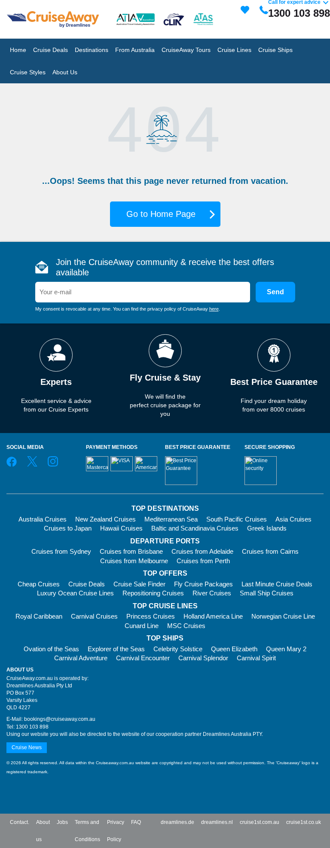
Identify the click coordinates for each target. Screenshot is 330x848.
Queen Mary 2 (286, 649)
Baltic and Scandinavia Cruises (194, 528)
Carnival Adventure (80, 658)
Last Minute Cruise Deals (276, 584)
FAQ (136, 822)
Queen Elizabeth (234, 649)
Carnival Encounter (143, 658)
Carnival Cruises (94, 616)
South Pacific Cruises (236, 519)
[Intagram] (53, 465)
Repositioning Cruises (153, 593)
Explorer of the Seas (116, 649)
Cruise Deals (86, 584)
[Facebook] (11, 465)
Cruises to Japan (68, 528)
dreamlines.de (177, 822)
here (214, 308)
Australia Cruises (42, 519)
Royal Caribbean (38, 616)
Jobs (62, 822)
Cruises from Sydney (61, 551)
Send (275, 292)
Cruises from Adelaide (202, 551)
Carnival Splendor (203, 658)
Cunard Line (142, 625)
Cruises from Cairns (270, 551)
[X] (32, 465)
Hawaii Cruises (121, 528)
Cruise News (27, 747)
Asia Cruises (293, 519)
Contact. (19, 822)
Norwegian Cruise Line (283, 616)
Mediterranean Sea (171, 519)
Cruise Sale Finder (139, 584)
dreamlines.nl (217, 822)
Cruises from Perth (203, 560)
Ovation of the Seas (51, 649)
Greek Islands (267, 528)
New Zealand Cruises (105, 519)
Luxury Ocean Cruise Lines (75, 593)
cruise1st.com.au (259, 822)
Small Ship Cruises (266, 593)
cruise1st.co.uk (303, 822)
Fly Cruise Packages (203, 584)
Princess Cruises (150, 616)
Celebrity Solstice (177, 649)
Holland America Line (213, 616)
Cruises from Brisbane (131, 551)
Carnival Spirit (256, 658)
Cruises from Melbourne (134, 560)
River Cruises (211, 593)
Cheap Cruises (39, 584)
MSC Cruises (186, 625)
